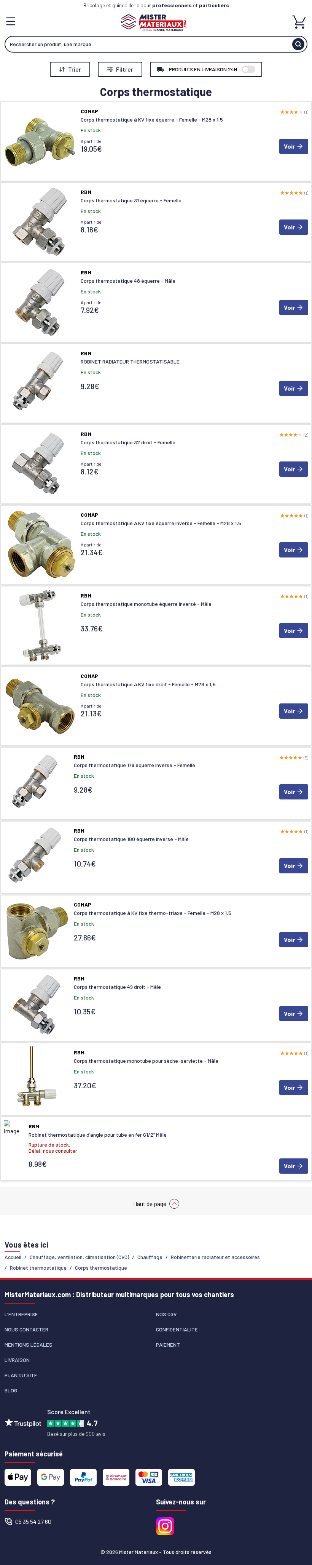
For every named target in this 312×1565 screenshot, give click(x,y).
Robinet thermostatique (38, 1267)
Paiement (168, 1344)
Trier (74, 69)
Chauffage (149, 1257)
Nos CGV (166, 1314)
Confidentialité (177, 1329)
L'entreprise (21, 1314)
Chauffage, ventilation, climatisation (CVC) (79, 1257)
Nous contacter (26, 1329)
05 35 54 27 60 (33, 1521)
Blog (11, 1390)
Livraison (17, 1360)
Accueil (13, 1257)
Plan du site (21, 1375)
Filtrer (124, 69)
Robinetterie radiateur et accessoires (215, 1257)
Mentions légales (29, 1344)
